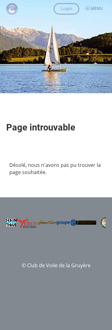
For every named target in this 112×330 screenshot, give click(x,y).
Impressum (56, 297)
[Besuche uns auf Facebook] (43, 242)
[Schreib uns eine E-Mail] (67, 242)
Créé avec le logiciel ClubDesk (56, 272)
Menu (96, 8)
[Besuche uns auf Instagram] (55, 242)
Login (66, 8)
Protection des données (56, 304)
